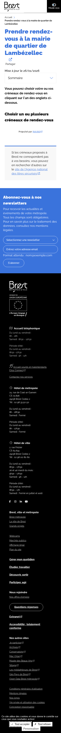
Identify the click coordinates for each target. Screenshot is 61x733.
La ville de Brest (17, 521)
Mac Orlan (14, 656)
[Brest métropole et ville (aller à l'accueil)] (18, 291)
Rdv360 (36, 131)
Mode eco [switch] (54, 8)
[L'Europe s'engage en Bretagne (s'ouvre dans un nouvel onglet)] (18, 315)
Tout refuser (44, 724)
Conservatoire (16, 651)
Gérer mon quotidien (22, 559)
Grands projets (16, 526)
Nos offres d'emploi (19, 597)
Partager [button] (10, 64)
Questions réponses (26, 607)
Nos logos (14, 698)
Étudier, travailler (19, 567)
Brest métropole (17, 517)
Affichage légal (17, 545)
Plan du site (15, 549)
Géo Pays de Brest (18, 674)
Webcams (14, 536)
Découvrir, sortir (18, 574)
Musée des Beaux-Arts (20, 661)
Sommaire (15, 78)
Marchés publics (17, 540)
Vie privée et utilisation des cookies (27, 702)
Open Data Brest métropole (23, 679)
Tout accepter (22, 724)
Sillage (12, 665)
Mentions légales (18, 693)
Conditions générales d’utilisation (26, 689)
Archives (13, 647)
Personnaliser (31, 728)
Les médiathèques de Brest (23, 670)
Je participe (15, 642)
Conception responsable (21, 707)
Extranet (14, 616)
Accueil (8, 17)
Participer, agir (17, 582)
